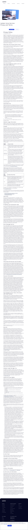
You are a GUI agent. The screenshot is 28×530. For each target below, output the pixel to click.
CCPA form (17, 29)
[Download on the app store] (14, 518)
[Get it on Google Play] (14, 520)
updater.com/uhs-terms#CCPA (8, 395)
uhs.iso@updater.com (7, 349)
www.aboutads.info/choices (8, 194)
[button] (5, 3)
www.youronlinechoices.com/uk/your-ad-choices (11, 193)
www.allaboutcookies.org (14, 166)
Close (9, 525)
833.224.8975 (12, 396)
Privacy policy (11, 29)
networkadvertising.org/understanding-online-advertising (14, 274)
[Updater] (4, 2)
